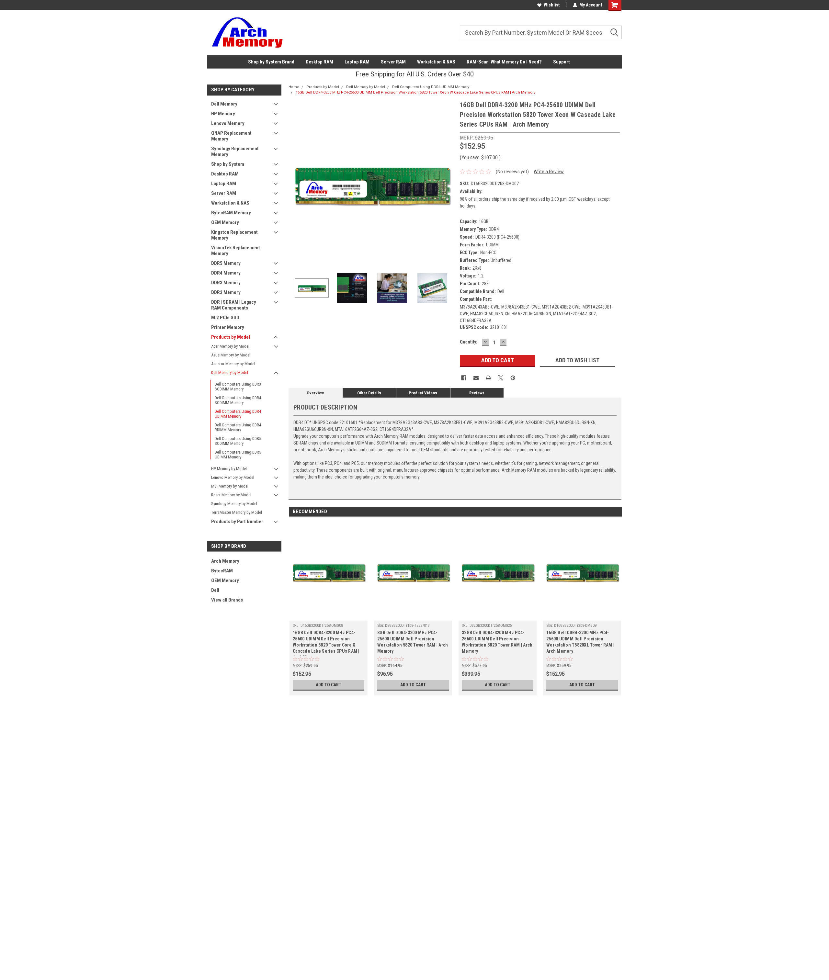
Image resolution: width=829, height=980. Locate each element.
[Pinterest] (513, 377)
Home (294, 87)
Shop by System (227, 164)
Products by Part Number (237, 521)
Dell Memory (224, 104)
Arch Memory (225, 561)
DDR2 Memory (226, 292)
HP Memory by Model (229, 468)
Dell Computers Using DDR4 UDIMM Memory (238, 414)
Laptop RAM (357, 62)
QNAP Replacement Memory (231, 136)
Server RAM (393, 62)
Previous (295, 183)
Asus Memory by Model (230, 355)
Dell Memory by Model (229, 372)
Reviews (476, 392)
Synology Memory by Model (234, 503)
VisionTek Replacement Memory (235, 250)
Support (561, 62)
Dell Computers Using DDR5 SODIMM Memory (238, 441)
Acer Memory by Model (230, 346)
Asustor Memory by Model (233, 363)
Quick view (328, 615)
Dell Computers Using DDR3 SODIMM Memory (238, 386)
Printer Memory (227, 327)
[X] (500, 377)
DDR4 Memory (226, 273)
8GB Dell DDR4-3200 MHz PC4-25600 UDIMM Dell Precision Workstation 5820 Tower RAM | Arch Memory (412, 642)
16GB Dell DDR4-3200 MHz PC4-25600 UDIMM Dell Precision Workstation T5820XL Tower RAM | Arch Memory (580, 642)
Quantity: (468, 341)
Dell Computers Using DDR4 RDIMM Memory (238, 427)
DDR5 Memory (226, 263)
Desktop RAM (319, 62)
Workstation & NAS (436, 62)
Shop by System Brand (271, 62)
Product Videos (423, 392)
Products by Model (230, 337)
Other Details (369, 392)
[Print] (488, 377)
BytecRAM (222, 571)
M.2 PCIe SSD (225, 318)
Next (448, 183)
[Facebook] (463, 377)
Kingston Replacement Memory (234, 235)
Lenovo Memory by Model (232, 477)
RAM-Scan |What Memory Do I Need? (504, 62)
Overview (315, 392)
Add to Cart (328, 684)
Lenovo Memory (227, 123)
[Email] (476, 377)
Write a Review (549, 171)
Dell (215, 590)
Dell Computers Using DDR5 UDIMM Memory (238, 454)
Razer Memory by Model (231, 494)
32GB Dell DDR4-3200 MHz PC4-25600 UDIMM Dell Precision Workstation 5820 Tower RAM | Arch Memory (497, 642)
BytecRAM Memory (231, 213)
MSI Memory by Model (229, 486)
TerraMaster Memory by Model (236, 512)
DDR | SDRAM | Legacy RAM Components (233, 305)
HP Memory (223, 114)
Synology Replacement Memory (235, 151)
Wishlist (552, 4)
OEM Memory (225, 222)
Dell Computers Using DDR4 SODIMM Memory (238, 400)
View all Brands (227, 600)
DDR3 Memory (226, 283)
